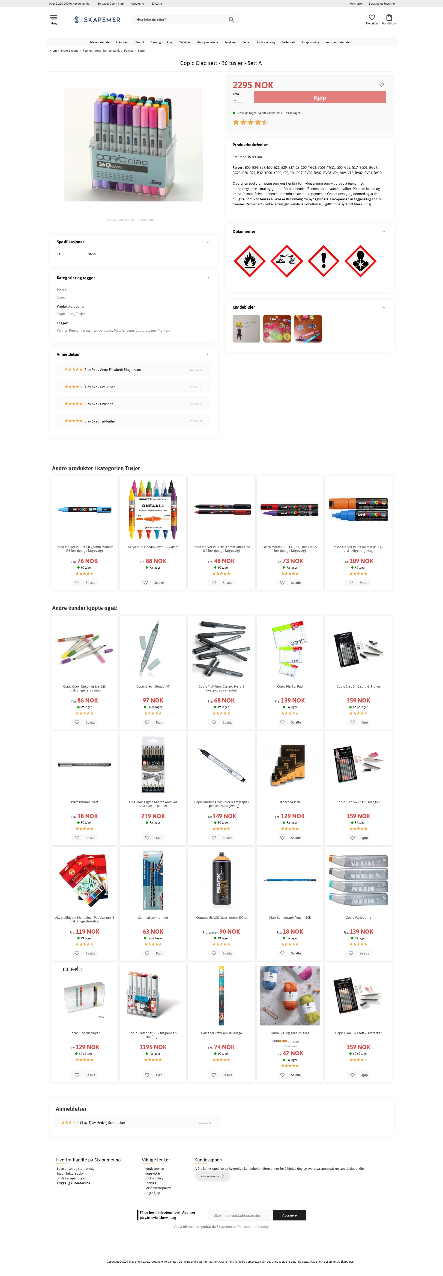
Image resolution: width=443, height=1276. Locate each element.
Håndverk (122, 42)
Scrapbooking (310, 42)
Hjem (53, 50)
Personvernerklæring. (253, 1226)
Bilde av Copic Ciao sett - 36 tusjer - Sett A (131, 220)
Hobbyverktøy (266, 42)
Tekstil (139, 42)
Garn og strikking (161, 42)
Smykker (230, 42)
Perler (246, 42)
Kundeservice (154, 1169)
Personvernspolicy (157, 1188)
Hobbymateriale (207, 42)
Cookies (150, 1183)
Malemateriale (100, 42)
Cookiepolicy (153, 1178)
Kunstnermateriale (338, 42)
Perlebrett (288, 42)
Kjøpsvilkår (152, 1173)
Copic (61, 297)
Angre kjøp (152, 1193)
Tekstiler (184, 42)
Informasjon (355, 3)
